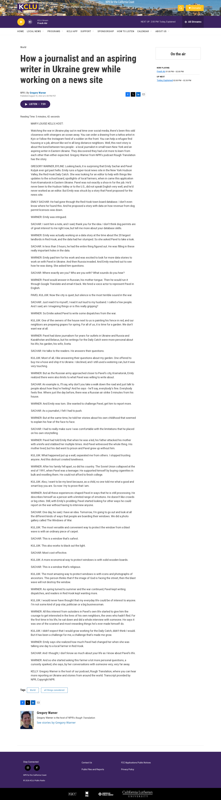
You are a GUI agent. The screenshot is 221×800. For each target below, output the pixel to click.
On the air (178, 54)
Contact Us (87, 763)
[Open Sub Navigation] (43, 31)
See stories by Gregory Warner (56, 722)
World (23, 47)
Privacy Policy (127, 769)
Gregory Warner (38, 92)
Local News (34, 31)
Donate (196, 7)
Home (20, 31)
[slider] (34, 21)
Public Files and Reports (93, 769)
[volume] (30, 22)
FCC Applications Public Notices (136, 763)
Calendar (143, 31)
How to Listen (125, 31)
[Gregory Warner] (27, 720)
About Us (161, 31)
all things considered (54, 690)
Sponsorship (106, 31)
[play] (21, 22)
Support (86, 31)
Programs (54, 31)
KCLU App (72, 31)
